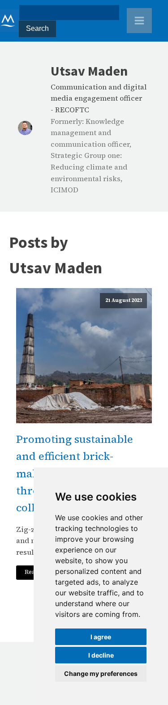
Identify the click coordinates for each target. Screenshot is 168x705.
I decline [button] (101, 655)
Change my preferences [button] (101, 673)
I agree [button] (100, 637)
